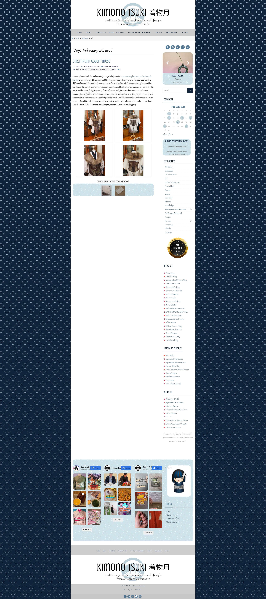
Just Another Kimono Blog (176, 280)
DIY (166, 179)
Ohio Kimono (170, 417)
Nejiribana (169, 380)
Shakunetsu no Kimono (175, 319)
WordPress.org (172, 522)
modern (93, 69)
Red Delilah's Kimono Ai (175, 308)
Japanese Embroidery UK (175, 362)
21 (165, 126)
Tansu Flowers (171, 333)
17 (178, 122)
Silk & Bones (170, 322)
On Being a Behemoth (173, 213)
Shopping (168, 225)
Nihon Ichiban (171, 413)
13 (190, 118)
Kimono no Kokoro (173, 301)
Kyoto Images (171, 373)
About (104, 551)
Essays (167, 190)
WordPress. (139, 589)
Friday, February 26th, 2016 (91, 66)
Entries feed (171, 515)
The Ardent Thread (173, 384)
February (85, 38)
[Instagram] (173, 47)
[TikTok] (183, 47)
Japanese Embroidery (174, 359)
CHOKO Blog (171, 277)
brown (82, 69)
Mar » (170, 134)
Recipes (168, 217)
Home (98, 551)
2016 (77, 38)
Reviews (168, 221)
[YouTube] (178, 47)
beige (77, 69)
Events (167, 194)
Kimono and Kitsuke (173, 291)
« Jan (165, 134)
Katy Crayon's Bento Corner (177, 370)
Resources (112, 551)
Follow (97, 468)
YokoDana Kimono (173, 427)
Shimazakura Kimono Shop (176, 420)
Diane (77, 66)
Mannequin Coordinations (111, 66)
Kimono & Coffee (172, 287)
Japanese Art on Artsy (174, 403)
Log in (168, 511)
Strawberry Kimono (173, 330)
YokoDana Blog (171, 340)
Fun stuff (168, 198)
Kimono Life (170, 298)
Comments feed (172, 518)
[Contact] (188, 47)
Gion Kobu (169, 355)
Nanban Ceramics (172, 377)
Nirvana (132, 589)
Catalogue (169, 171)
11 (182, 118)
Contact (149, 551)
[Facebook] (168, 47)
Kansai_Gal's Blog (172, 366)
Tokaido (168, 229)
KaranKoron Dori (172, 284)
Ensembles (169, 186)
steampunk (113, 69)
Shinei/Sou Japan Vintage (176, 424)
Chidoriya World (172, 399)
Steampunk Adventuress (91, 61)
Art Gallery (169, 167)
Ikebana (168, 202)
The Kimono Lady (172, 337)
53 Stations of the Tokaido (137, 551)
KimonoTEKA (171, 305)
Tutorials (168, 232)
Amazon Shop (158, 551)
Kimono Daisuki (171, 294)
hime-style (87, 69)
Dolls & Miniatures (172, 182)
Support (167, 551)
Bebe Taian (169, 273)
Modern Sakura (171, 406)
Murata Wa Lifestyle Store (176, 410)
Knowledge (169, 205)
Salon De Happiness (173, 315)
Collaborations (171, 175)
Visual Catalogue (122, 551)
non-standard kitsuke (102, 69)
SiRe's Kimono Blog (173, 326)
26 (186, 126)
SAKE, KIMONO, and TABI (176, 312)
